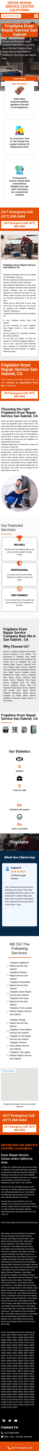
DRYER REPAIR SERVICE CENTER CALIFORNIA (19, 6)
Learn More (19, 78)
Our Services (19, 83)
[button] (36, 16)
